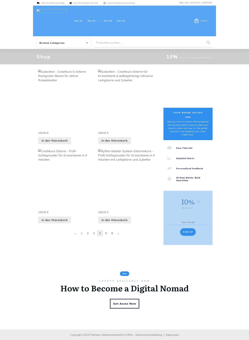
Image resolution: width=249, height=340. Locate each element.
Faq (181, 3)
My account (193, 3)
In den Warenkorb (55, 140)
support (207, 3)
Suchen (208, 42)
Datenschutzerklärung (149, 334)
